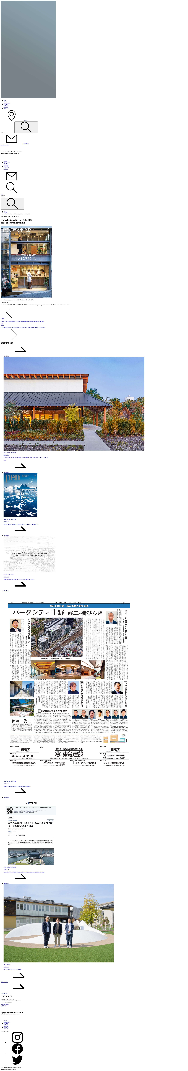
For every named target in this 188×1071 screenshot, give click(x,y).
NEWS (5, 212)
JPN (2, 194)
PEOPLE (6, 1026)
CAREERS (6, 1027)
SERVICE (6, 1024)
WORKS (6, 1023)
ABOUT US (7, 1022)
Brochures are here (5, 1004)
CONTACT (3, 1006)
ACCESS (6, 1028)
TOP (5, 211)
